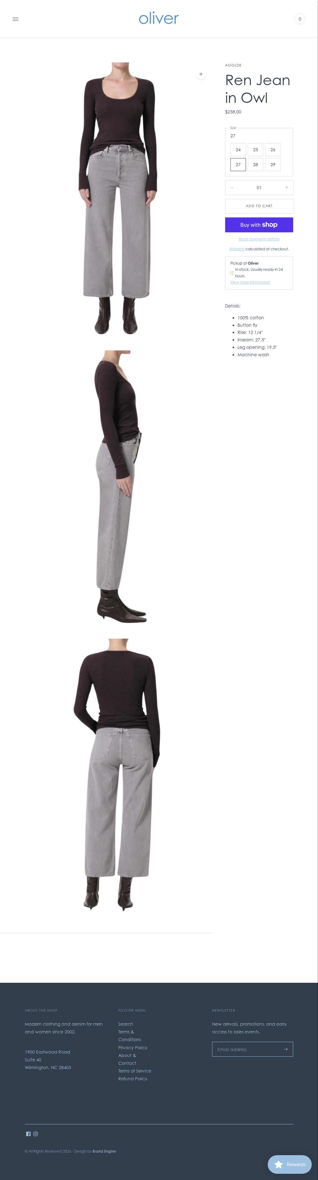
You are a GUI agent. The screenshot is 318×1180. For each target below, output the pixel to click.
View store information (250, 282)
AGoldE (233, 65)
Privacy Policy (133, 1047)
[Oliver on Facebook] (28, 1134)
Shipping (236, 249)
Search (125, 1024)
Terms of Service (134, 1070)
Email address (230, 1041)
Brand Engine (104, 1151)
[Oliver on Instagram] (35, 1134)
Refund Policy (133, 1078)
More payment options (259, 239)
